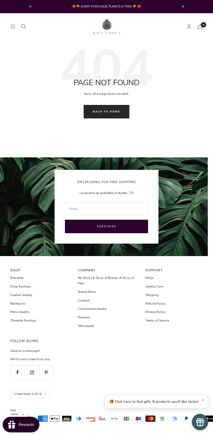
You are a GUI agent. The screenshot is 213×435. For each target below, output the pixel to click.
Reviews (84, 317)
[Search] (23, 26)
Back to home (106, 111)
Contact (83, 300)
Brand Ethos (87, 292)
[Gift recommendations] (200, 422)
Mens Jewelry (19, 312)
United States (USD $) (28, 394)
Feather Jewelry (21, 295)
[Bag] (200, 26)
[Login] (189, 26)
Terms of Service (157, 320)
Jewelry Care (154, 286)
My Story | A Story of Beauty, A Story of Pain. (106, 280)
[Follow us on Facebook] (17, 372)
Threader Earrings (23, 320)
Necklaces (17, 304)
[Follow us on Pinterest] (46, 372)
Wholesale (86, 326)
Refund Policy (155, 304)
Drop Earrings (20, 286)
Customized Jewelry (92, 309)
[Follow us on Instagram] (32, 372)
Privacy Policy (155, 312)
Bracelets (17, 278)
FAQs (149, 278)
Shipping (152, 295)
